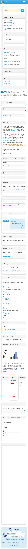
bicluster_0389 (14, 130)
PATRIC (5, 54)
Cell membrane (7, 23)
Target (5, 57)
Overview (6, 122)
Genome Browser (7, 102)
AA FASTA (7, 82)
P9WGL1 (10, 20)
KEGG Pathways (7, 213)
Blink (5, 66)
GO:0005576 (6, 293)
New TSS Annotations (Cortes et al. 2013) (13, 158)
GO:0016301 (6, 303)
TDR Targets (6, 61)
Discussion (5, 444)
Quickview (21, 204)
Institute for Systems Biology (13, 531)
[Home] (2, 2)
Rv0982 (5, 116)
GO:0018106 (6, 308)
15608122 (5, 270)
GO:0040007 (6, 314)
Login (22, 536)
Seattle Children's (20, 533)
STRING (6, 63)
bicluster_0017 (17, 129)
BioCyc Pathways (7, 236)
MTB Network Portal (12, 2)
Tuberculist (6, 55)
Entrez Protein (7, 52)
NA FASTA (7, 83)
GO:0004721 (6, 287)
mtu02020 (13, 221)
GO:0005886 (6, 298)
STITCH (5, 60)
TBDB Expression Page (10, 329)
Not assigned (16, 189)
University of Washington (13, 536)
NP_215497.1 (13, 270)
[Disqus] (14, 465)
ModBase (6, 64)
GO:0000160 (6, 281)
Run (19, 270)
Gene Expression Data (8, 336)
